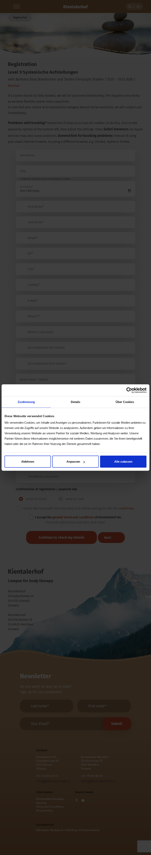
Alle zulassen (123, 461)
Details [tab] (75, 402)
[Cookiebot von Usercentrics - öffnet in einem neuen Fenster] (129, 390)
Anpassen (73, 461)
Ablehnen (27, 461)
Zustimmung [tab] (26, 402)
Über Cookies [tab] (125, 402)
